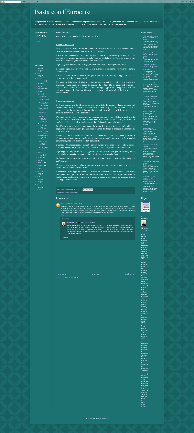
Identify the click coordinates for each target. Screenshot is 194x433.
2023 (38, 76)
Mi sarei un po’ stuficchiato (151, 83)
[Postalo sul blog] (86, 189)
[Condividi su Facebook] (90, 189)
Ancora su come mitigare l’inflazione (43, 143)
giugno (40, 152)
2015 (38, 184)
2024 (38, 73)
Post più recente (61, 274)
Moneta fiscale (74, 192)
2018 (38, 176)
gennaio (41, 165)
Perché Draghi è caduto (43, 108)
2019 (38, 174)
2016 (38, 182)
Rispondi (64, 215)
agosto (40, 91)
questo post (42, 24)
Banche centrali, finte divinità (43, 148)
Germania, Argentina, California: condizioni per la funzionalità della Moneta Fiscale (150, 67)
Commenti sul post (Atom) (70, 277)
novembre (41, 83)
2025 (38, 71)
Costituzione (65, 192)
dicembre (41, 81)
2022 (38, 78)
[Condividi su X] (88, 189)
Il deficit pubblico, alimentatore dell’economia (43, 137)
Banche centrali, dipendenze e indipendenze (43, 103)
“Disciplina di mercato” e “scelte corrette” (43, 98)
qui (76, 24)
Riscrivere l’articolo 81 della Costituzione (42, 126)
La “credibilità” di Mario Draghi (43, 113)
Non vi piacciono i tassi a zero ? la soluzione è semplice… (150, 37)
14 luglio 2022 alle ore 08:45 (89, 223)
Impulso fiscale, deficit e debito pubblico (150, 112)
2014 (38, 187)
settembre (41, 89)
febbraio (41, 163)
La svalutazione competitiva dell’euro (149, 129)
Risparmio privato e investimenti (43, 132)
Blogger (105, 418)
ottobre (40, 86)
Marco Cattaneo (72, 223)
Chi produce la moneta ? (150, 96)
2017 (38, 179)
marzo (40, 160)
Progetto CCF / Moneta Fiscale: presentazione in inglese (150, 54)
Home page (95, 274)
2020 (38, 171)
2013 (38, 189)
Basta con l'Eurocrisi (63, 11)
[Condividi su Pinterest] (92, 189)
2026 (38, 68)
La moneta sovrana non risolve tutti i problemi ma (42, 119)
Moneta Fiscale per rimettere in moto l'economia (149, 178)
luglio (40, 94)
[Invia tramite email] (84, 189)
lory (62, 204)
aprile (40, 157)
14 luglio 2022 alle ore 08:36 (73, 204)
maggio (40, 155)
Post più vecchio (129, 274)
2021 (38, 169)
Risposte (66, 219)
